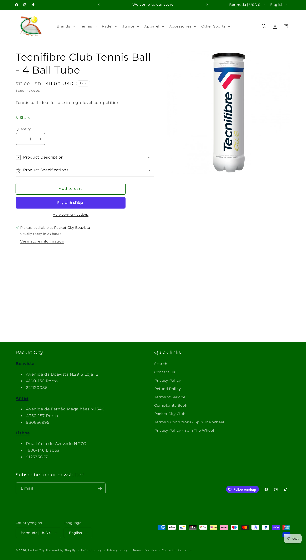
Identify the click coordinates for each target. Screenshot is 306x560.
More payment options (70, 214)
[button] (65, 26)
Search (160, 364)
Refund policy (91, 550)
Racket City (36, 550)
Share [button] (25, 117)
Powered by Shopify (61, 550)
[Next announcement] (207, 5)
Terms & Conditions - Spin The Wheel (189, 422)
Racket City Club (170, 414)
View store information (42, 241)
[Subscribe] (99, 488)
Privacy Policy (167, 380)
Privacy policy (117, 550)
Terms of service (145, 550)
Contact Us (164, 372)
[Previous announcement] (98, 5)
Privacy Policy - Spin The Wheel (184, 430)
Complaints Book (170, 405)
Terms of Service (169, 397)
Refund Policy (167, 389)
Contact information (177, 550)
